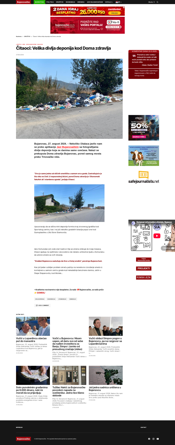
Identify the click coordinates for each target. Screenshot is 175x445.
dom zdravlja (51, 299)
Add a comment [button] (43, 305)
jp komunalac (62, 299)
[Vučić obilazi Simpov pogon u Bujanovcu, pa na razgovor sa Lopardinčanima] (106, 326)
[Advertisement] (69, 165)
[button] (157, 2)
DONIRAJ (41, 293)
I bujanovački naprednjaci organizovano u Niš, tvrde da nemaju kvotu (146, 73)
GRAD (23, 44)
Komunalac (73, 299)
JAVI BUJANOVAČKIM (31, 44)
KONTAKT (143, 427)
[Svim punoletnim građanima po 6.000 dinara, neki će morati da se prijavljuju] (33, 375)
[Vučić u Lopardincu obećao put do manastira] (33, 326)
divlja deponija (39, 299)
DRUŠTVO (27, 36)
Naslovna (19, 36)
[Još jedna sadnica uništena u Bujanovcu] (106, 375)
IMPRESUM (19, 427)
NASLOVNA (40, 44)
